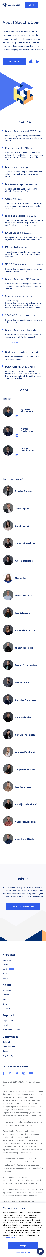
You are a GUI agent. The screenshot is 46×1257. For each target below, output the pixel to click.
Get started (14, 61)
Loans (5, 978)
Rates (5, 1051)
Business (7, 974)
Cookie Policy (9, 1237)
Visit (13, 342)
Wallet (5, 964)
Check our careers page (23, 906)
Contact (6, 1008)
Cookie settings (23, 1252)
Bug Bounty (8, 1056)
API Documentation (11, 1030)
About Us (7, 990)
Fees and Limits (10, 1046)
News (5, 999)
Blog (5, 1004)
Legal (5, 1025)
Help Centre (8, 1021)
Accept (23, 1245)
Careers (6, 995)
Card (5, 969)
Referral (6, 1042)
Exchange (7, 960)
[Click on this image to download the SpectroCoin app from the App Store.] (31, 61)
